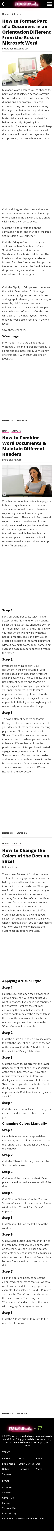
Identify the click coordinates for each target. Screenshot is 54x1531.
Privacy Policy (9, 1513)
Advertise (7, 1492)
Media (22, 1458)
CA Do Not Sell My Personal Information (23, 1518)
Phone (38, 1468)
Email (38, 1463)
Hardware (24, 1468)
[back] (4, 4)
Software (16, 14)
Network (6, 1468)
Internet (6, 1458)
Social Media (8, 1463)
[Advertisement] (27, 177)
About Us (7, 1487)
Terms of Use (9, 1508)
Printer (39, 1458)
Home (5, 14)
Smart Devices (26, 1463)
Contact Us (8, 1497)
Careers (6, 1502)
